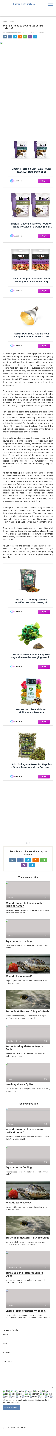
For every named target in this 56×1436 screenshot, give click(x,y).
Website (6, 1352)
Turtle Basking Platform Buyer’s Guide (24, 1048)
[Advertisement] (28, 102)
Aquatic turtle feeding (19, 941)
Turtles (31, 33)
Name (6, 1334)
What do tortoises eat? (19, 976)
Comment (7, 1361)
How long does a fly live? (20, 1084)
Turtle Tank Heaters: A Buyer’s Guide (27, 1011)
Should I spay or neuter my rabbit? (26, 1310)
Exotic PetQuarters (24, 4)
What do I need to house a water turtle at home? (25, 904)
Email (6, 1343)
